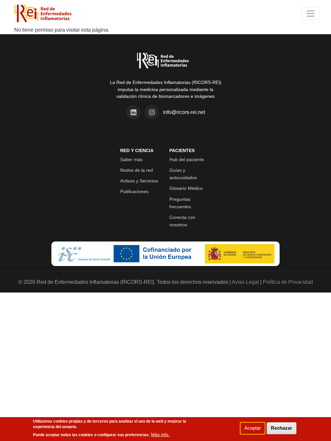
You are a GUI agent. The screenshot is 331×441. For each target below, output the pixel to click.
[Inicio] (43, 14)
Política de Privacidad (288, 282)
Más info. (160, 434)
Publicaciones (134, 191)
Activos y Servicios (139, 180)
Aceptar (252, 428)
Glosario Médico (186, 188)
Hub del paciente (186, 159)
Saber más (131, 159)
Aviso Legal (245, 282)
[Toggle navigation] (311, 13)
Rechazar (281, 428)
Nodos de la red (136, 170)
